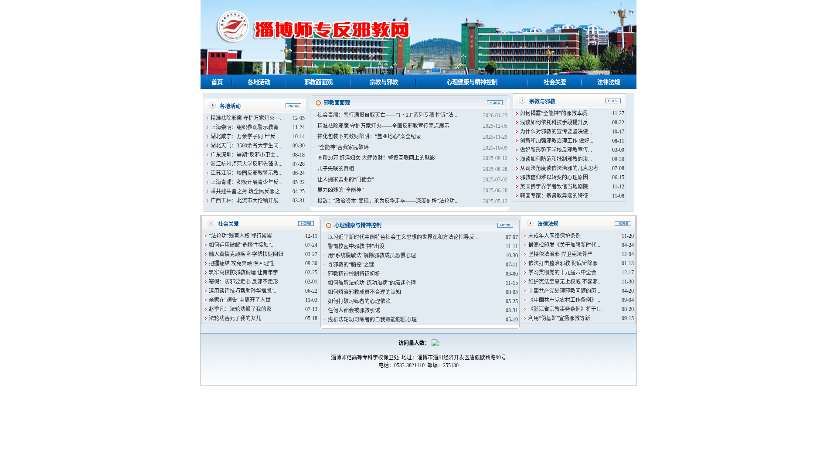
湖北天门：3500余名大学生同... (246, 146)
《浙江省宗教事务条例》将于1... (565, 309)
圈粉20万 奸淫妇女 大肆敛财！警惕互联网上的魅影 (376, 158)
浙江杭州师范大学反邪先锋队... (246, 164)
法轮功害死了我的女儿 (235, 318)
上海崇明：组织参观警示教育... (246, 127)
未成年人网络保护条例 (554, 236)
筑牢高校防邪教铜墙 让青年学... (245, 273)
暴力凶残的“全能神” (340, 190)
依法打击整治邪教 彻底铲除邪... (565, 263)
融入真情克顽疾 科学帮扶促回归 (246, 254)
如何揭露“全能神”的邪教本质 (553, 113)
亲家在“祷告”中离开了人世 (240, 300)
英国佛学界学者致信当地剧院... (556, 187)
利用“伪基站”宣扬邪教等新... (561, 318)
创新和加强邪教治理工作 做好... (556, 141)
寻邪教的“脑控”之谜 (351, 265)
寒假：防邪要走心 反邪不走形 (243, 282)
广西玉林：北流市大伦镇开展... (246, 201)
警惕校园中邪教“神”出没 (356, 246)
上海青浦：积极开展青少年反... (246, 182)
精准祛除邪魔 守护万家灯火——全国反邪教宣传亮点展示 (383, 126)
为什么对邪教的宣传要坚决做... (556, 132)
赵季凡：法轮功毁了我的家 (240, 309)
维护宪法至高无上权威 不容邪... (565, 282)
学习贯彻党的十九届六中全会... (564, 273)
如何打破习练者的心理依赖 (359, 301)
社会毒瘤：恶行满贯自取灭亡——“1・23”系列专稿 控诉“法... (387, 115)
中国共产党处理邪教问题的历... (564, 291)
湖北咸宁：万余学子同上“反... (245, 136)
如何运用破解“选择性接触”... (242, 245)
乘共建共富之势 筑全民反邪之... (247, 191)
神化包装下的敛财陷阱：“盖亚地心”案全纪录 (369, 136)
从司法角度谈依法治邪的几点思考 (559, 168)
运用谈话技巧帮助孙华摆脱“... (243, 291)
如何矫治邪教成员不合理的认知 (364, 292)
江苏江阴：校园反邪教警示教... (246, 173)
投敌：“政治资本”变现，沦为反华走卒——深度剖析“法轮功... (388, 201)
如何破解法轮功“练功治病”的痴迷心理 (372, 283)
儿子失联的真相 (335, 169)
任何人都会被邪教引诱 (354, 310)
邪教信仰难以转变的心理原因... (556, 177)
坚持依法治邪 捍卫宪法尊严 (560, 254)
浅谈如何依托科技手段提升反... (556, 122)
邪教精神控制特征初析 (354, 274)
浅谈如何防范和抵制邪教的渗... (556, 159)
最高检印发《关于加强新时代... (564, 245)
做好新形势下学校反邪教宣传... (556, 150)
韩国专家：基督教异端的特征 (554, 196)
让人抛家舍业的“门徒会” (345, 180)
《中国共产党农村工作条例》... (564, 300)
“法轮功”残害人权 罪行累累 (240, 236)
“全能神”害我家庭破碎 (343, 147)
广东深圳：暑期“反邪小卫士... (245, 155)
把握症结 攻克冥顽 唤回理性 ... (244, 263)
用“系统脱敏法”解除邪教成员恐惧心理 (372, 256)
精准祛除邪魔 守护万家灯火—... (247, 118)
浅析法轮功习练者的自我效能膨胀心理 (372, 320)
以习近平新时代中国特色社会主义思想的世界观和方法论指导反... (403, 237)
